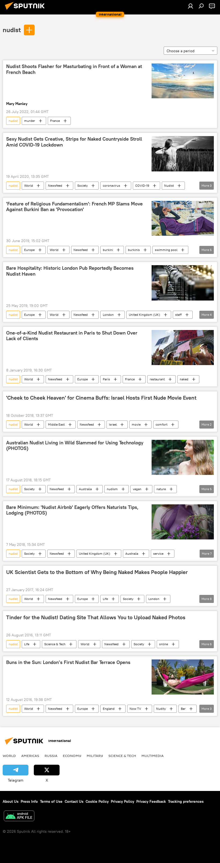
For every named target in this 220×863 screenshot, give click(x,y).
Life (105, 599)
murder (29, 121)
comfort (161, 424)
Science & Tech (54, 644)
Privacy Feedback (151, 801)
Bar (183, 709)
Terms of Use (51, 801)
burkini (108, 250)
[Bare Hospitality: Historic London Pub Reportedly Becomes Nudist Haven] (183, 283)
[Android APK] (19, 817)
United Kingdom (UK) (144, 315)
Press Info (29, 801)
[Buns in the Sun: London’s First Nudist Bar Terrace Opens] (183, 677)
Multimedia (152, 755)
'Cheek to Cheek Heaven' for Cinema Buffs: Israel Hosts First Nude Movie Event (101, 398)
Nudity (161, 709)
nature (161, 489)
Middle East (56, 424)
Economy (72, 755)
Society (82, 185)
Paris (106, 379)
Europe (29, 250)
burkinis (134, 250)
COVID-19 (142, 185)
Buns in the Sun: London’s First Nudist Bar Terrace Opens (68, 662)
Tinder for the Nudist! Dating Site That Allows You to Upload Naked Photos (95, 617)
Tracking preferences (186, 801)
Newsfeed (55, 185)
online (163, 644)
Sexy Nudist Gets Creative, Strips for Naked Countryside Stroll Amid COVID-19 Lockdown (74, 142)
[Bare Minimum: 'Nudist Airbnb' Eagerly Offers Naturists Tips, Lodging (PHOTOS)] (183, 521)
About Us (11, 801)
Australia (85, 489)
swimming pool (166, 250)
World (28, 185)
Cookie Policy (97, 801)
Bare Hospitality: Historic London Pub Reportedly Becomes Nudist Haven (70, 271)
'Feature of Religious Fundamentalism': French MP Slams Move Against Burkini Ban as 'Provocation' (74, 207)
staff (178, 315)
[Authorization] (190, 6)
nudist (12, 30)
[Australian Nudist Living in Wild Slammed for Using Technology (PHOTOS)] (183, 457)
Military (95, 755)
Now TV (135, 709)
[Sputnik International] (26, 10)
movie (136, 424)
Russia (51, 755)
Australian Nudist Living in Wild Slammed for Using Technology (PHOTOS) (74, 446)
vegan (137, 489)
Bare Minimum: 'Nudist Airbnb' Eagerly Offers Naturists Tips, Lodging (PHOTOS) (72, 510)
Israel (113, 424)
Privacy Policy (122, 801)
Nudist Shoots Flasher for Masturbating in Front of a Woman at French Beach (74, 69)
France (55, 121)
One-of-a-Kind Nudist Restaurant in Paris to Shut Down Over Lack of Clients (71, 336)
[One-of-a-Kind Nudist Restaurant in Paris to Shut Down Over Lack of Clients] (183, 347)
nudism (112, 489)
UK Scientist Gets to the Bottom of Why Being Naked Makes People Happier (97, 572)
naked (184, 379)
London (108, 315)
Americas (30, 755)
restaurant (157, 379)
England (109, 709)
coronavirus (111, 185)
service (158, 553)
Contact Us (74, 801)
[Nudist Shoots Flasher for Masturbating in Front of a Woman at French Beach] (183, 80)
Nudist (169, 185)
